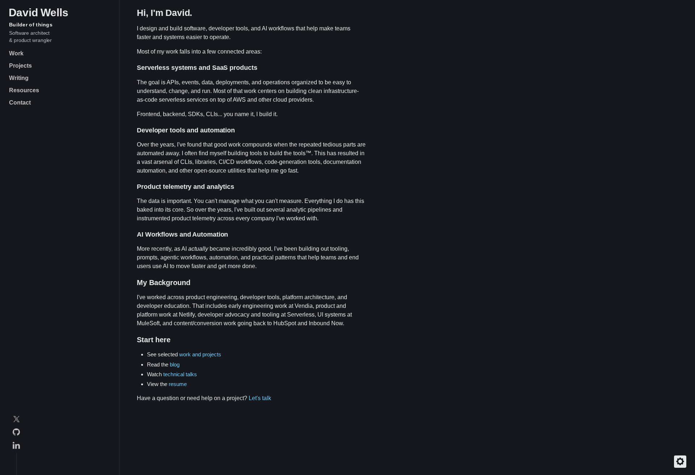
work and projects (200, 354)
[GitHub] (16, 433)
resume (178, 384)
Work (16, 53)
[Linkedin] (16, 446)
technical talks (180, 374)
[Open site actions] (680, 461)
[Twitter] (16, 420)
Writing (19, 78)
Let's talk (260, 398)
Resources (24, 90)
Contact (20, 102)
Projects (20, 66)
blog (175, 364)
